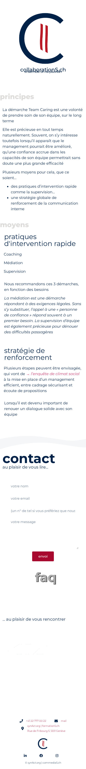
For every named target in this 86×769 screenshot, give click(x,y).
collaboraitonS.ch (26, 694)
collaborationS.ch (43, 69)
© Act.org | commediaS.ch (43, 762)
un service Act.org (30, 635)
